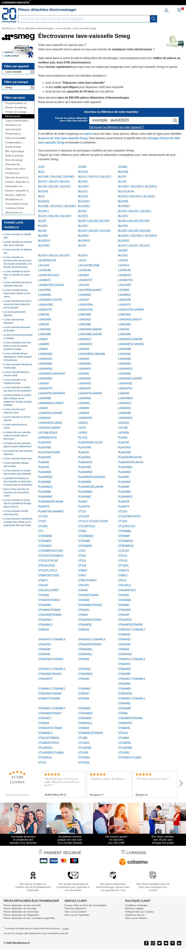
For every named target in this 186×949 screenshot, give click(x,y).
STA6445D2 (85, 673)
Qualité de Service (135, 915)
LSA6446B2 (45, 378)
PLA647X (123, 506)
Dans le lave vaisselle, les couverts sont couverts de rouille (16, 492)
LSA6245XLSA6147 (130, 319)
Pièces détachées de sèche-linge (21, 911)
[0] (179, 11)
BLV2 (41, 196)
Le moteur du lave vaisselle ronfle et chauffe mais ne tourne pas (17, 435)
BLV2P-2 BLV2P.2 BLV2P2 (134, 220)
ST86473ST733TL (49, 575)
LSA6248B (44, 334)
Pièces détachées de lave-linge (20, 908)
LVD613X (123, 422)
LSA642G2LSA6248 (130, 339)
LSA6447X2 (125, 388)
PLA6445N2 (85, 471)
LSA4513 (123, 265)
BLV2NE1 (84, 206)
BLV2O (82, 211)
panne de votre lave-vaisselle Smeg (64, 138)
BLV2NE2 (124, 206)
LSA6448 (123, 393)
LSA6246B (84, 324)
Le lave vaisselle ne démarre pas (18, 251)
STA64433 (124, 644)
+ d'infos (65, 928)
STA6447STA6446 (49, 698)
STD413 (123, 732)
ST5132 (122, 560)
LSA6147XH (85, 309)
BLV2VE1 (124, 240)
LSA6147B (124, 299)
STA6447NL (125, 693)
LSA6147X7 (45, 309)
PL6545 (122, 437)
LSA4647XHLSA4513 (51, 284)
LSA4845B (44, 294)
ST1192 (122, 521)
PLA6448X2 (125, 496)
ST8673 (42, 580)
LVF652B (123, 432)
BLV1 (41, 171)
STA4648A (124, 599)
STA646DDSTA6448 (130, 718)
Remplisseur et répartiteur (14, 199)
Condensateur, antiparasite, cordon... (17, 142)
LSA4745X (44, 289)
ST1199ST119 (126, 526)
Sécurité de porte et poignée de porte (16, 177)
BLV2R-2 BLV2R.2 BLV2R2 (134, 230)
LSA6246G (124, 324)
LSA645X (83, 408)
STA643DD (125, 619)
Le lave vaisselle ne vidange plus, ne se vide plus (18, 244)
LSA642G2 (84, 339)
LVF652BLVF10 (47, 437)
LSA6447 (43, 383)
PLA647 (83, 501)
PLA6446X (124, 481)
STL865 (82, 737)
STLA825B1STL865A (51, 752)
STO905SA (45, 757)
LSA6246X (44, 329)
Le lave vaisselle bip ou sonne (15, 426)
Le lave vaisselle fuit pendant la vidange (18, 336)
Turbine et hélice (14, 208)
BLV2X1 (83, 255)
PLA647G (44, 506)
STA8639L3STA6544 (90, 732)
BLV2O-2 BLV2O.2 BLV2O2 (54, 216)
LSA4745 (83, 284)
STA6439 (123, 614)
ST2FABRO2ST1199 (50, 550)
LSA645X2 (124, 408)
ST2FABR (84, 540)
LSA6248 (123, 329)
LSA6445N (124, 363)
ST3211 (122, 555)
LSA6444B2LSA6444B (91, 353)
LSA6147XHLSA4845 (131, 309)
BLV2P (42, 220)
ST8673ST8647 (87, 580)
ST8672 (122, 575)
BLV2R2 (43, 235)
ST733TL (123, 565)
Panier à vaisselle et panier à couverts (16, 190)
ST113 (82, 511)
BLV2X (82, 245)
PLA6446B (44, 481)
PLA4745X (124, 447)
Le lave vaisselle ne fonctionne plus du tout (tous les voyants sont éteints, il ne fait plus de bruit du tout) (18, 262)
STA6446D (124, 688)
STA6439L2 (45, 619)
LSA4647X (44, 280)
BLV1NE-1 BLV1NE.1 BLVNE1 (56, 176)
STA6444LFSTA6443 (50, 659)
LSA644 (43, 348)
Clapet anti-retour (15, 168)
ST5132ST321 (46, 565)
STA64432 (124, 639)
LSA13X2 (43, 265)
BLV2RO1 (44, 240)
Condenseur (12, 173)
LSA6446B (124, 373)
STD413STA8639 (48, 737)
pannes (9, 52)
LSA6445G (84, 363)
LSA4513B (44, 270)
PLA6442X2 (85, 462)
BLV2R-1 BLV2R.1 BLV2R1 (94, 230)
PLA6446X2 (45, 486)
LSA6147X (124, 304)
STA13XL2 (124, 585)
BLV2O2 (123, 216)
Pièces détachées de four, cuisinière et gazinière (29, 918)
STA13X (43, 585)
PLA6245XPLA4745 (130, 457)
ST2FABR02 (125, 540)
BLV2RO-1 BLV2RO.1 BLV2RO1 (137, 235)
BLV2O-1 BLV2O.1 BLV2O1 (134, 211)
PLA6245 (83, 452)
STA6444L (44, 654)
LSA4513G (84, 270)
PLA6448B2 (85, 491)
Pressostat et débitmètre (12, 133)
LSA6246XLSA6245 (90, 329)
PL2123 (82, 437)
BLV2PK (123, 225)
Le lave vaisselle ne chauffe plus (17, 236)
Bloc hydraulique (14, 151)
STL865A (123, 737)
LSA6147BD (45, 304)
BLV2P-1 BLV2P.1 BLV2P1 (94, 220)
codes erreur (12, 55)
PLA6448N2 (45, 496)
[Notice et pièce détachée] (9, 15)
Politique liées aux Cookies (139, 911)
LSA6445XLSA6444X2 (51, 373)
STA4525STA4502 (49, 599)
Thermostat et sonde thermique (17, 203)
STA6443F (44, 649)
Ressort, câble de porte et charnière (15, 195)
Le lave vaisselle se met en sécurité (17, 419)
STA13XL (83, 585)
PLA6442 (43, 462)
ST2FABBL (124, 531)
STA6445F (124, 673)
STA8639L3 (45, 732)
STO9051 (124, 752)
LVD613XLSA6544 (49, 427)
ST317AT (123, 550)
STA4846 (123, 604)
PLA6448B (44, 491)
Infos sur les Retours (136, 918)
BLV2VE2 (44, 245)
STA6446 (83, 678)
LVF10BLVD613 (47, 432)
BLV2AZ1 (43, 201)
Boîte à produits (14, 155)
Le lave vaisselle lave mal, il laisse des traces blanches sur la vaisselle (17, 304)
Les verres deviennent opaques (15, 314)
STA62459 (124, 609)
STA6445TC (45, 678)
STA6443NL (85, 649)
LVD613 (83, 422)
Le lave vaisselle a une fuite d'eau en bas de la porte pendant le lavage (17, 345)
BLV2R (42, 230)
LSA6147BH (85, 304)
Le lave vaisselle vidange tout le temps (16, 464)
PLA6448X (84, 496)
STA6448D (124, 708)
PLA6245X (84, 457)
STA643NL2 (45, 624)
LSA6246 (43, 324)
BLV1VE (43, 191)
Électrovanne (12, 116)
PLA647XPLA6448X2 (51, 511)
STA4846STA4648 (49, 609)
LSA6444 (83, 348)
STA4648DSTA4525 (90, 604)
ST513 (82, 560)
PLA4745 (123, 442)
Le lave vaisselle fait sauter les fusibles (17, 329)
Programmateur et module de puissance (17, 103)
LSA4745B (124, 284)
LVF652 (82, 432)
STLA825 (83, 742)
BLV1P (122, 176)
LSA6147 (83, 299)
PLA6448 (123, 486)
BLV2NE (123, 201)
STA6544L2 (85, 723)
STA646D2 (44, 718)
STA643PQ (85, 624)
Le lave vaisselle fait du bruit (18, 458)
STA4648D (44, 604)
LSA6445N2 (45, 368)
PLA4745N (84, 447)
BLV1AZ (83, 171)
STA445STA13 (127, 590)
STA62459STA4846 (49, 614)
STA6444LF (125, 654)
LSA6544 (83, 412)
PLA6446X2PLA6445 (90, 486)
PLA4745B (44, 447)
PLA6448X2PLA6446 (50, 501)
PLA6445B (84, 467)
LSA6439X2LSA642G (131, 344)
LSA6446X (84, 378)
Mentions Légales (134, 908)
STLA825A (124, 742)
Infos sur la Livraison (75, 911)
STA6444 (123, 649)
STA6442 (43, 629)
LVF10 (82, 427)
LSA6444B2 (45, 353)
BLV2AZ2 (83, 201)
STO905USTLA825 (129, 757)
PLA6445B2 (125, 467)
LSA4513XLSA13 (48, 275)
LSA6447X (84, 388)
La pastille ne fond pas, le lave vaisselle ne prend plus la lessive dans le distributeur (18, 481)
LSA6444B (124, 348)
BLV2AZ (83, 196)
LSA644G (84, 403)
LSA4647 (83, 275)
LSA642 (43, 339)
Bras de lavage (14, 160)
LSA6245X (84, 319)
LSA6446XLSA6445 (130, 378)
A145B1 (123, 166)
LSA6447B (84, 383)
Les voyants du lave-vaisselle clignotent (18, 452)
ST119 (42, 521)
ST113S (43, 516)
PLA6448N (124, 491)
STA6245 (83, 609)
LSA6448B (44, 398)
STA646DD (85, 718)
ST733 (82, 565)
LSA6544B (124, 412)
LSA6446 (83, 373)
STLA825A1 (45, 747)
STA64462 (84, 688)
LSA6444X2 (45, 358)
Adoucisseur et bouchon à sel (13, 212)
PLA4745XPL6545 (49, 452)
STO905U (84, 757)
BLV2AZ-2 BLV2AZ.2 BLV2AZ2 (136, 196)
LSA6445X (84, 368)
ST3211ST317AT (48, 560)
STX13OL (84, 762)
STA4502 (43, 595)
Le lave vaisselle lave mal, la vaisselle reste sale (18, 284)
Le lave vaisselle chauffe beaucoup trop (16, 513)
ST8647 (82, 570)
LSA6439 (43, 344)
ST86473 (123, 570)
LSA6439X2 (85, 344)
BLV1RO (83, 186)
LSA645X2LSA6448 (50, 412)
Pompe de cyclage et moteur (17, 111)
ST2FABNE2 (85, 535)
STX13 (42, 762)
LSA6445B (124, 358)
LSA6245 (43, 314)
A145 (41, 166)
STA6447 (83, 693)
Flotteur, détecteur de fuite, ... (17, 182)
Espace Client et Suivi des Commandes (85, 905)
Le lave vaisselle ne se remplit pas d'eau (15, 381)
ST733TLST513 (47, 570)
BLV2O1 (83, 216)
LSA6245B (84, 314)
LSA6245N (44, 319)
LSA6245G (124, 314)
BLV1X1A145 (126, 191)
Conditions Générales (136, 905)
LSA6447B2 (125, 383)
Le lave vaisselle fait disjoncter (14, 321)
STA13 (122, 580)
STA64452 (84, 668)
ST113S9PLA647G (129, 516)
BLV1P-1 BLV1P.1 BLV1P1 (54, 181)
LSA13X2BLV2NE (89, 265)
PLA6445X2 (45, 476)
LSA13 (82, 260)
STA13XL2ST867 (48, 590)
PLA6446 (123, 476)
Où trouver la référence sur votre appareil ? (116, 127)
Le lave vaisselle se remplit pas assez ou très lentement (17, 389)
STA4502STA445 (88, 595)
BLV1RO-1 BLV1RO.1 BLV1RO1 (137, 186)
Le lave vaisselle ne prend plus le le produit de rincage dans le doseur (17, 503)
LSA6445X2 (125, 368)
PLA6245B (124, 452)
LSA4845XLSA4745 (50, 299)
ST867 (82, 575)
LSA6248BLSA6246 (90, 334)
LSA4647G (124, 275)
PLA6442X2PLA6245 (130, 462)
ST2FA (82, 531)
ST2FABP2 (44, 540)
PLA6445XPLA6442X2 (91, 476)
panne (88, 133)
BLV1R (122, 181)
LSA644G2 (124, 403)
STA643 (83, 614)
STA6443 (83, 629)
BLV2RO (83, 235)
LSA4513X (124, 270)
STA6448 (83, 698)
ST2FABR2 (45, 545)
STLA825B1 (125, 747)
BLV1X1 (83, 191)
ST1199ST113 (86, 526)
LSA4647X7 (85, 280)
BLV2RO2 (84, 240)
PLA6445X (124, 471)
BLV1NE (123, 171)
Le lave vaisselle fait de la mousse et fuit (16, 374)
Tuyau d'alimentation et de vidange (17, 120)
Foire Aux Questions (75, 908)
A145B (82, 166)
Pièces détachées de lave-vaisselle (22, 905)
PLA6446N (84, 481)
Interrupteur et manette (13, 186)
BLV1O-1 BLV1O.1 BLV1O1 (94, 176)
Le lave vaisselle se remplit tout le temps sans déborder (17, 472)
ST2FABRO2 (126, 545)
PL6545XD (44, 442)
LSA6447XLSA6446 (90, 393)
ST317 (82, 550)
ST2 (40, 531)
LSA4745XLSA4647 (90, 289)
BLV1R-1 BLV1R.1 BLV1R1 (54, 186)
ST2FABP (124, 535)
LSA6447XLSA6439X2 (51, 393)
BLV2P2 (83, 225)
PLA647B (123, 501)
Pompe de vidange (16, 107)
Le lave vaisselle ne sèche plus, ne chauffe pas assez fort (17, 274)
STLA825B (84, 747)
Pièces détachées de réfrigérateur (21, 915)
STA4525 (123, 595)
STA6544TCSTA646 (50, 727)
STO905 (83, 752)
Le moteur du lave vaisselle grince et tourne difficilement (17, 445)
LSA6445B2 (45, 363)
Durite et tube (13, 146)
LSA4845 (123, 289)
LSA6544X (44, 417)
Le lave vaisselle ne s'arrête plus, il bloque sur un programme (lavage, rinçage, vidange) (18, 400)
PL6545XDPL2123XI (90, 442)
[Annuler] (32, 72)
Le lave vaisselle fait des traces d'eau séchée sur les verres (17, 293)
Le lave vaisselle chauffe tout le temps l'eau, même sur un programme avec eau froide (18, 522)
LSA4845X (124, 294)
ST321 (82, 555)
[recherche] (153, 18)
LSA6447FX (45, 388)
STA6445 (83, 659)
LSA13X (123, 260)
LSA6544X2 (85, 417)
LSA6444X (124, 353)
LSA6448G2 (125, 398)
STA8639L (124, 727)
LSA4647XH (125, 280)
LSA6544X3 (125, 417)
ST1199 (42, 526)
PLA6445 (43, 467)
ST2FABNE (45, 535)
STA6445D (124, 668)
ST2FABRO (85, 545)
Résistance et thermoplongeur (14, 125)
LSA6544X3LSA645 (50, 422)
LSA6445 (83, 358)
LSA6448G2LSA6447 (51, 403)
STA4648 (83, 599)
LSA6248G (124, 334)
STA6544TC (125, 723)
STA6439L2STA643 (89, 619)
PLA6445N (44, 471)
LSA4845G (84, 294)
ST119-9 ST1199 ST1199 (93, 521)
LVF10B (123, 427)
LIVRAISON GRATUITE (15, 2)
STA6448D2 (85, 713)
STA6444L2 (85, 654)
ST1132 (122, 511)
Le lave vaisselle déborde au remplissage (18, 366)
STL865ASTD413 (48, 742)
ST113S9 (83, 516)
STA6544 (43, 723)
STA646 (123, 713)
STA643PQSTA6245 (130, 624)
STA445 (83, 590)
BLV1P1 (83, 181)
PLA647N (84, 506)
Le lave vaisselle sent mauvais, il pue (14, 411)
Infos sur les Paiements (77, 915)
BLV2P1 (43, 225)
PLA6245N (44, 457)
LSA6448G (84, 398)
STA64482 (84, 708)
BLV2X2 (123, 255)
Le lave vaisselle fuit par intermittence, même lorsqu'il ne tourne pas (18, 356)
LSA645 (43, 408)
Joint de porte (13, 129)
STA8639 (83, 727)
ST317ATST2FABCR (50, 555)
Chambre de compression (12, 164)
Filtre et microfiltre (15, 138)
